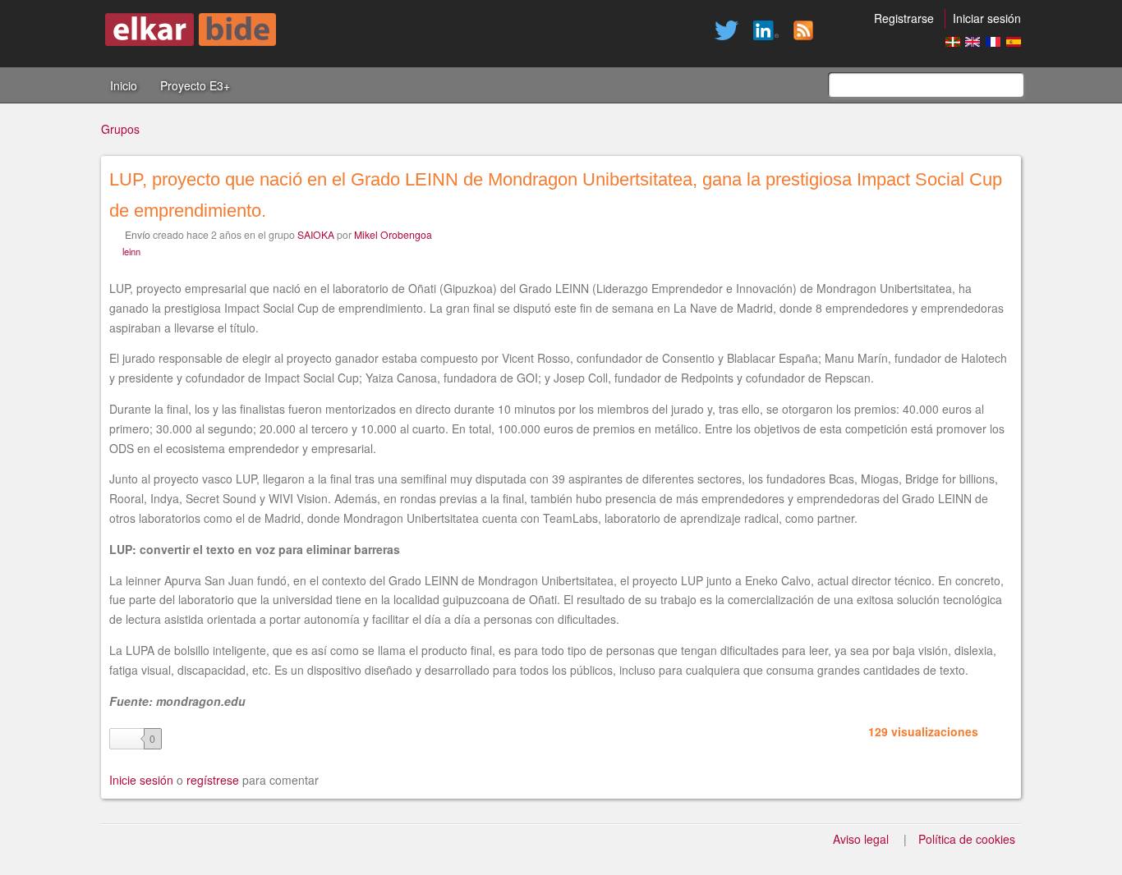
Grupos (120, 129)
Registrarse (904, 18)
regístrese (212, 780)
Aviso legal (861, 839)
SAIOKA (315, 234)
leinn (131, 251)
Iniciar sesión (987, 18)
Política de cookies (966, 839)
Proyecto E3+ (195, 85)
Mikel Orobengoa (393, 234)
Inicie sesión (141, 780)
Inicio (123, 85)
